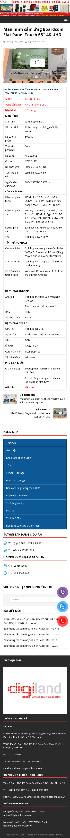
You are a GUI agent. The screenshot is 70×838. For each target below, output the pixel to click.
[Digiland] (35, 14)
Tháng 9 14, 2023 (14, 41)
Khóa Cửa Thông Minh (18, 457)
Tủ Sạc (10, 465)
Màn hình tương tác (17, 480)
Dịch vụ (10, 510)
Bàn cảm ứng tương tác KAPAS (23, 488)
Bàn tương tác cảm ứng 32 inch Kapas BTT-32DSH (31, 645)
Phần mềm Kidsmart (17, 495)
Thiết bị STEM (14, 518)
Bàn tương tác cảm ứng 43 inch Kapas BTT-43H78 (31, 628)
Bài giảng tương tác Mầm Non (23, 525)
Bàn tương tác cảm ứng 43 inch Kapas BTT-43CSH (31, 634)
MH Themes (58, 834)
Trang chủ (11, 442)
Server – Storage (15, 472)
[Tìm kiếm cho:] (35, 600)
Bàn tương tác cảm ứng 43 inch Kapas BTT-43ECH (31, 640)
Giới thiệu (11, 450)
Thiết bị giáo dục (15, 503)
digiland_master (36, 41)
